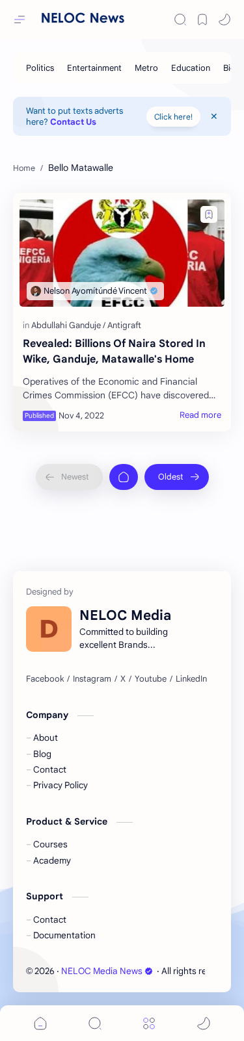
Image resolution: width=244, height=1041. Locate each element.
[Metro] (146, 68)
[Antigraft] (124, 325)
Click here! (173, 117)
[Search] (180, 19)
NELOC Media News (101, 971)
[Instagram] (92, 679)
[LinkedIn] (191, 679)
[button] (224, 19)
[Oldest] (176, 477)
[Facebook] (45, 679)
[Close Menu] (214, 116)
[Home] (123, 477)
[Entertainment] (94, 68)
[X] (123, 679)
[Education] (190, 68)
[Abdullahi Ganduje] (68, 325)
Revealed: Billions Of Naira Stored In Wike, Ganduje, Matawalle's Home (114, 351)
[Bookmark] (202, 19)
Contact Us (73, 121)
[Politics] (40, 68)
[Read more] (200, 415)
